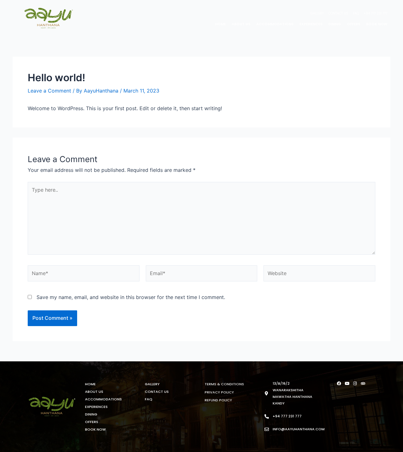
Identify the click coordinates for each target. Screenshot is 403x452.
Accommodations (274, 23)
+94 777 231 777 (375, 13)
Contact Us (157, 391)
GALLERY (317, 13)
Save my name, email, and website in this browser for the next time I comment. (131, 297)
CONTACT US (338, 13)
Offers (353, 23)
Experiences (310, 23)
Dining (334, 23)
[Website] (319, 274)
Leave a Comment (49, 91)
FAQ (356, 13)
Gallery (152, 384)
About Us (241, 23)
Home (220, 23)
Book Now (376, 23)
